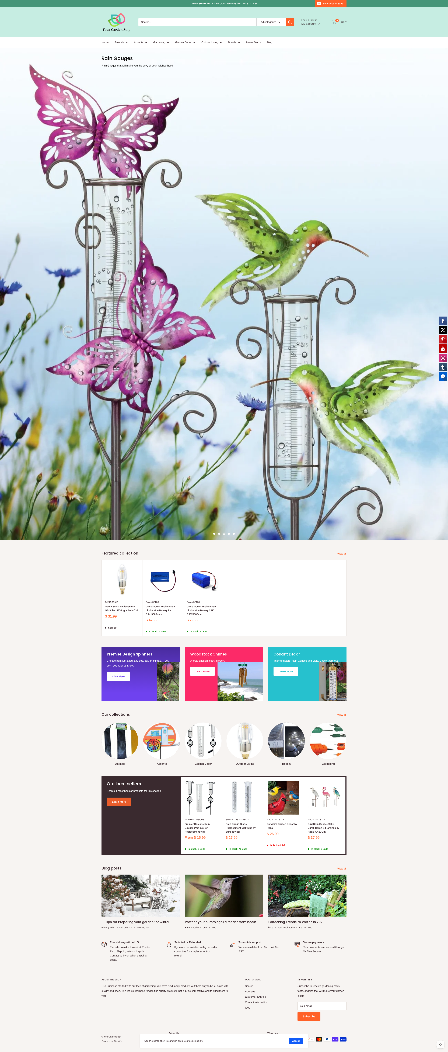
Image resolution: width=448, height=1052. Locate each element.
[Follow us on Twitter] (178, 799)
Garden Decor (183, 42)
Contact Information (256, 762)
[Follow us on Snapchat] (211, 799)
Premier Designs (194, 579)
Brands (232, 42)
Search (249, 746)
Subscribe (309, 776)
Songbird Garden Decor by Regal (282, 586)
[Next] (346, 500)
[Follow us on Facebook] (171, 799)
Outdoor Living (209, 42)
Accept (296, 1041)
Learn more (119, 561)
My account (309, 23)
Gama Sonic (111, 362)
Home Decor (253, 42)
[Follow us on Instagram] (184, 799)
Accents (138, 42)
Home (105, 42)
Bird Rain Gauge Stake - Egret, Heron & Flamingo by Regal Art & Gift (323, 588)
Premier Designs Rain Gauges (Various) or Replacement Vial (197, 588)
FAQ (247, 767)
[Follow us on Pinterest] (191, 799)
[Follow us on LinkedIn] (204, 799)
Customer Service (255, 756)
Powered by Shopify (112, 801)
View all (342, 313)
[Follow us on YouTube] (197, 799)
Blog (269, 42)
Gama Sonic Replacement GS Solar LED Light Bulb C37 (121, 368)
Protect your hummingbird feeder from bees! (220, 682)
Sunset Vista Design (237, 579)
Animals (119, 42)
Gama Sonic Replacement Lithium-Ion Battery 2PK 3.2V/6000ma (201, 370)
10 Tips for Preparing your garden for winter (136, 682)
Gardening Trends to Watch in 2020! (297, 682)
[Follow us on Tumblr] (217, 799)
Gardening (159, 42)
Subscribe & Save (333, 3)
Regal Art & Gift (276, 579)
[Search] (290, 22)
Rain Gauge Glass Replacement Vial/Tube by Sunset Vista (241, 588)
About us (250, 751)
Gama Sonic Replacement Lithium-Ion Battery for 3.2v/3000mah (161, 370)
